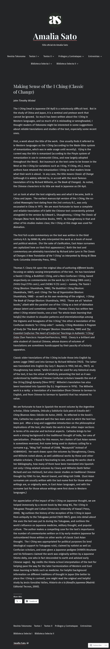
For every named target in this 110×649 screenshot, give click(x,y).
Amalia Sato (55, 36)
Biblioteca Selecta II (66, 63)
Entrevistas (94, 56)
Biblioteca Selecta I (40, 63)
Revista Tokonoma (16, 56)
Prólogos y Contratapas (69, 56)
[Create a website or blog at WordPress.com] (28, 643)
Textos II (47, 56)
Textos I (33, 56)
